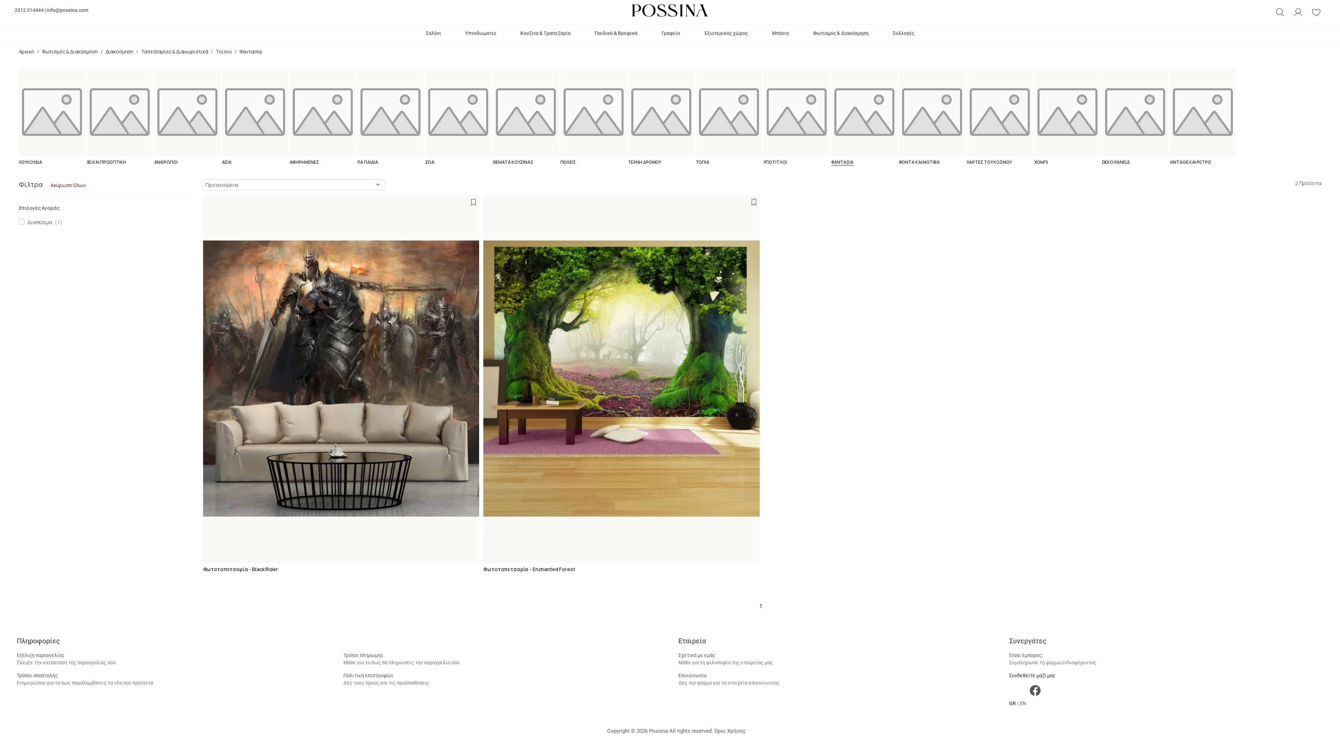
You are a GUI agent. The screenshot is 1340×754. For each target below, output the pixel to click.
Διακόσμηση (120, 51)
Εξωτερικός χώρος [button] (726, 33)
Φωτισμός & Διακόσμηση (70, 51)
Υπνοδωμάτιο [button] (480, 33)
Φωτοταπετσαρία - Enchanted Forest (529, 569)
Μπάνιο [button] (780, 33)
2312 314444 (29, 10)
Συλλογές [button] (903, 33)
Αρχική (26, 51)
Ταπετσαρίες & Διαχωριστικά (174, 51)
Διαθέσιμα (38, 222)
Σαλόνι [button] (433, 33)
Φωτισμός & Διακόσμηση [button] (841, 33)
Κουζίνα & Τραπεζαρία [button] (545, 33)
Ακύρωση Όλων (68, 185)
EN (1023, 703)
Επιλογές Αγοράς (39, 208)
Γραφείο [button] (671, 33)
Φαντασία (250, 51)
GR (1012, 703)
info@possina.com (67, 10)
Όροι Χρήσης (730, 731)
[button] (1280, 12)
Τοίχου (224, 51)
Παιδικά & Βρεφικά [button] (616, 33)
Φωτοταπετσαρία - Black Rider (240, 569)
